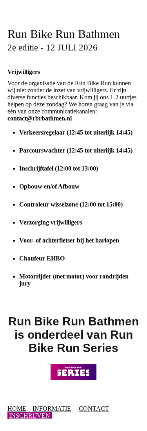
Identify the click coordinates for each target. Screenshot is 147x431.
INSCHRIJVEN (30, 415)
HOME (16, 408)
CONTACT (94, 408)
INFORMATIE (52, 408)
